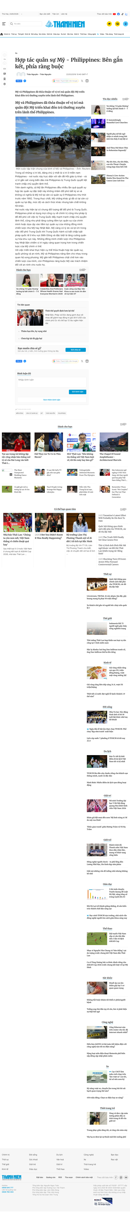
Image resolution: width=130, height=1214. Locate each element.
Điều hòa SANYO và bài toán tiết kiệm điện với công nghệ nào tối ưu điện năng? (107, 1045)
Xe (98, 34)
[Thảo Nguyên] (18, 74)
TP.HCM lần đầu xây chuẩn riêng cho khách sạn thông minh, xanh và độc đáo (107, 774)
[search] (25, 24)
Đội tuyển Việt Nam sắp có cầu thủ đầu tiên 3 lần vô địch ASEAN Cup (117, 937)
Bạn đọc (114, 1154)
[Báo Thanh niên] (11, 1177)
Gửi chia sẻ (75, 350)
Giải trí (76, 34)
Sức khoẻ (33, 1159)
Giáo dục (56, 34)
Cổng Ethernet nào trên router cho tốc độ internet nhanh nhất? (118, 1029)
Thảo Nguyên (32, 74)
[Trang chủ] (2, 34)
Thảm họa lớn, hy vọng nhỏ (34, 331)
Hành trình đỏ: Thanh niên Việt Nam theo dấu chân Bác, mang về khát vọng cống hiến (118, 850)
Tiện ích (55, 14)
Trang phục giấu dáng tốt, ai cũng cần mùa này (107, 1130)
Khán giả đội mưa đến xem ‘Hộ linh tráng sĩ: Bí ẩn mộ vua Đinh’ (107, 818)
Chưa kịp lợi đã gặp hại (31, 338)
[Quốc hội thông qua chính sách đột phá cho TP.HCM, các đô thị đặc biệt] (97, 584)
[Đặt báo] (117, 23)
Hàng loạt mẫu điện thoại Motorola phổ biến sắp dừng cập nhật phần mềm (106, 1054)
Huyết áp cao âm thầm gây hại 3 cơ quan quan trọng (116, 985)
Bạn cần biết (45, 14)
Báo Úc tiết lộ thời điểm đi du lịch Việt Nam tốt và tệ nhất (117, 759)
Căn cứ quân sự (32, 413)
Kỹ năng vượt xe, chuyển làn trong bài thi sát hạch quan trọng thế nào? (106, 1089)
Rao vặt (114, 1159)
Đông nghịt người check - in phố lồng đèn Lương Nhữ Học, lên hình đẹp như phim (105, 863)
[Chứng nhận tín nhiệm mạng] (102, 1202)
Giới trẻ (49, 34)
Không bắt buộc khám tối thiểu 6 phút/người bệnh (106, 1001)
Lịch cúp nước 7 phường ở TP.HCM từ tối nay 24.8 (106, 739)
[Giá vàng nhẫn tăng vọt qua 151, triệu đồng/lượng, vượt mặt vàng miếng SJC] (97, 672)
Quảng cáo (50, 1177)
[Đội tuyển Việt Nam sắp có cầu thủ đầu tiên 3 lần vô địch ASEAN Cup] (97, 938)
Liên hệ (64, 14)
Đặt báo (39, 1177)
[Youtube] (114, 14)
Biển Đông (19, 413)
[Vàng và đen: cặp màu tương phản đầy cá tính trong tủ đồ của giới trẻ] (97, 1118)
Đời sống (34, 34)
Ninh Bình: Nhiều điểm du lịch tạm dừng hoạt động (106, 783)
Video (102, 34)
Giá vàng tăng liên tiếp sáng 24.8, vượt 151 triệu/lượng (105, 685)
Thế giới (21, 34)
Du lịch (63, 34)
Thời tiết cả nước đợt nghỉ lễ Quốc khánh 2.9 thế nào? (106, 695)
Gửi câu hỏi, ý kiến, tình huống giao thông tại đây (38, 351)
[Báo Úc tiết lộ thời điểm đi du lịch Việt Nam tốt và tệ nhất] (97, 761)
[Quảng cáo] (109, 23)
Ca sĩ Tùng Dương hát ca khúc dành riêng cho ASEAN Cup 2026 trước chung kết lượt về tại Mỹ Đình (107, 965)
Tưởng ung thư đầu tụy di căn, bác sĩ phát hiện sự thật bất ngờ (107, 1010)
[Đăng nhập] (125, 23)
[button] (4, 55)
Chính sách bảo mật (84, 1177)
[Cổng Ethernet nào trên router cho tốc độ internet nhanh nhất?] (97, 1032)
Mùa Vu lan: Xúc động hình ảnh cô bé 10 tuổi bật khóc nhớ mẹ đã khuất (118, 716)
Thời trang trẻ (119, 34)
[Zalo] (126, 14)
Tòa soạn (69, 1177)
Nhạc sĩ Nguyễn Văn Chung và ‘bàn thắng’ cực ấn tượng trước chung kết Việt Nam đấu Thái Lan (106, 953)
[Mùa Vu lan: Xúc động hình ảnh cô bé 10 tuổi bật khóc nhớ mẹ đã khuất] (97, 717)
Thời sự (14, 34)
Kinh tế (27, 34)
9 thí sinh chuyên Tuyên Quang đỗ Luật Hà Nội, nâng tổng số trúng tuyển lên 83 (118, 893)
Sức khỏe (42, 34)
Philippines (62, 413)
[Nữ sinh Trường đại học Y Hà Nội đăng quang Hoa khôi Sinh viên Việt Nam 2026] (97, 805)
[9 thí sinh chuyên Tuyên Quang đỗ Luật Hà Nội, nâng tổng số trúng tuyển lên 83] (97, 894)
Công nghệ (92, 34)
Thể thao (83, 34)
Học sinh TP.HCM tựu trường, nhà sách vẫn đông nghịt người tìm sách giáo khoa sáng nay (107, 916)
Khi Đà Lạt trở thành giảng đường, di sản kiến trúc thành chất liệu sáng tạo (106, 907)
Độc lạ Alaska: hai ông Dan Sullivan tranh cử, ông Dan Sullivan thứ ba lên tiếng (106, 650)
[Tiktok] (122, 14)
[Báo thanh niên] (65, 24)
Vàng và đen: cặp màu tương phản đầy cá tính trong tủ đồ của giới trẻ (118, 1117)
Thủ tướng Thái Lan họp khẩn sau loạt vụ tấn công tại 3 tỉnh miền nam (106, 641)
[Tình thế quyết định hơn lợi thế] (30, 317)
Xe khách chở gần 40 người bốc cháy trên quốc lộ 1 (107, 606)
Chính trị (7, 34)
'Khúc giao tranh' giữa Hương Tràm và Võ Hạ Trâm (106, 828)
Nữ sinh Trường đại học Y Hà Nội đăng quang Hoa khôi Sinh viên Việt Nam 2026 (118, 804)
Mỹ (42, 413)
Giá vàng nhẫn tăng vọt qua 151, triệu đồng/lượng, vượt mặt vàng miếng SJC (118, 671)
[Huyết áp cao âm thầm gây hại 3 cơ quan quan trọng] (97, 988)
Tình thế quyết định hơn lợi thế (59, 311)
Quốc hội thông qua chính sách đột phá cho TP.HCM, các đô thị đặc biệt (117, 583)
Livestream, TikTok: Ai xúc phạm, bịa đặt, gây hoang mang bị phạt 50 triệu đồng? (106, 597)
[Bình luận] (4, 73)
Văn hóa (70, 34)
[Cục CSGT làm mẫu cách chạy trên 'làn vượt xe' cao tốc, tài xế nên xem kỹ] (97, 1076)
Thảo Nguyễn (50, 413)
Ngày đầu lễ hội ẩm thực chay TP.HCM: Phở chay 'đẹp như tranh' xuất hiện (106, 730)
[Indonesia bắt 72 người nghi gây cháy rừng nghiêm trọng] (97, 628)
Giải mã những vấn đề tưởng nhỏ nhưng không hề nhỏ (107, 872)
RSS (60, 1177)
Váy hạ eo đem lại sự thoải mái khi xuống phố (106, 1137)
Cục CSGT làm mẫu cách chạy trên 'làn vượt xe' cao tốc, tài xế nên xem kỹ (118, 1075)
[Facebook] (118, 14)
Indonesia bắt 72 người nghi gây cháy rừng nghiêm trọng (118, 626)
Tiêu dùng (109, 34)
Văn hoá (60, 1159)
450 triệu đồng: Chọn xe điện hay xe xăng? (105, 1098)
